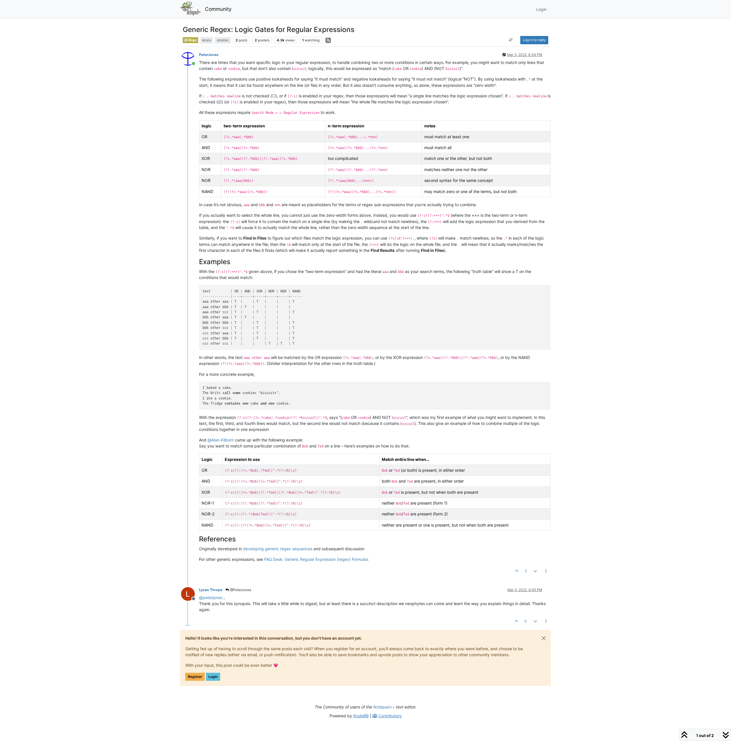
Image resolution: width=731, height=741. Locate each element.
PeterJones (208, 55)
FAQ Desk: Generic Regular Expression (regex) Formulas (316, 559)
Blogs (192, 40)
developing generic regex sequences (277, 548)
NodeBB (361, 715)
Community (218, 9)
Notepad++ (384, 706)
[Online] (190, 58)
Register (195, 676)
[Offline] (190, 593)
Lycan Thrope (210, 590)
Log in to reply (534, 40)
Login (213, 676)
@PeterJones (240, 590)
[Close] (543, 638)
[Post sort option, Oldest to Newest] (511, 40)
